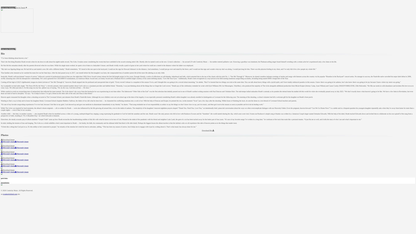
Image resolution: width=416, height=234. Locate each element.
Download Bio (207, 130)
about (3, 183)
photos (7, 183)
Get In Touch (20, 8)
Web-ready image (9, 142)
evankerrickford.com (10, 194)
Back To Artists (7, 2)
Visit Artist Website (7, 8)
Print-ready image (22, 142)
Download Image (9, 140)
